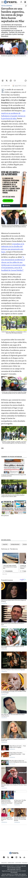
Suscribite (8, 200)
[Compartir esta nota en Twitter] (6, 80)
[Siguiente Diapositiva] (25, 562)
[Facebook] (4, 857)
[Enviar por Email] (14, 80)
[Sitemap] (24, 857)
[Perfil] (14, 853)
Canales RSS (4, 862)
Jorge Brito (5, 544)
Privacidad (24, 862)
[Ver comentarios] (25, 6)
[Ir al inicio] (10, 2)
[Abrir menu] (2, 2)
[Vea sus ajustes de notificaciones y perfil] (25, 2)
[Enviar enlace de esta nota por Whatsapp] (10, 80)
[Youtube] (12, 857)
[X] (8, 857)
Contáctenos (18, 862)
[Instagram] (16, 857)
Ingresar (21, 2)
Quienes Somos (11, 862)
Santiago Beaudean (15, 544)
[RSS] (20, 857)
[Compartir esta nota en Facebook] (2, 80)
